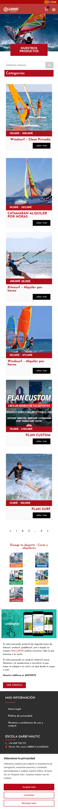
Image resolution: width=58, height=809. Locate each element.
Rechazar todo (29, 803)
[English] (50, 1)
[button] (54, 10)
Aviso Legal (14, 709)
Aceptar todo (29, 787)
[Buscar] (50, 65)
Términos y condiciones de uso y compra (25, 724)
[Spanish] (54, 1)
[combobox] (25, 65)
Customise (29, 795)
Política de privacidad (20, 716)
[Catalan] (46, 1)
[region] (29, 781)
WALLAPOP (17, 651)
